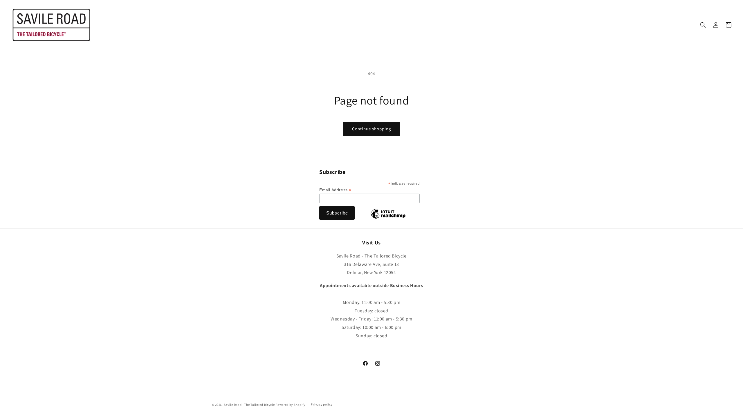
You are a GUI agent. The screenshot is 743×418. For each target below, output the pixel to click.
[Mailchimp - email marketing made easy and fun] (388, 218)
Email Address (335, 190)
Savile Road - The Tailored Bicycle (249, 405)
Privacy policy (321, 404)
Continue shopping (371, 128)
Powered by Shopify (290, 405)
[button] (703, 25)
